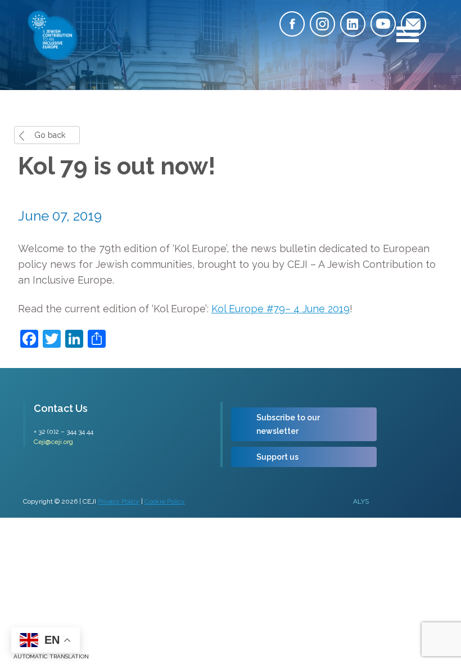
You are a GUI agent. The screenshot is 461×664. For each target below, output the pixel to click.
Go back (49, 135)
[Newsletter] (413, 24)
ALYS (361, 501)
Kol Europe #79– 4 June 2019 (280, 309)
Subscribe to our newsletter (288, 424)
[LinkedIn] (352, 24)
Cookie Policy (164, 501)
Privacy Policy (118, 501)
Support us (277, 456)
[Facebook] (292, 24)
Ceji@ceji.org (53, 442)
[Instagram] (322, 24)
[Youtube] (383, 24)
